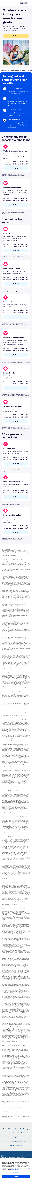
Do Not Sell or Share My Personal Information (15, 1141)
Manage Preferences (16, 1172)
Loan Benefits (5, 70)
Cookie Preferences (16, 1145)
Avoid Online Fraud (15, 1133)
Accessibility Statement (15, 1137)
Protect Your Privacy (21, 1129)
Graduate (22, 70)
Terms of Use (7, 1129)
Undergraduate (14, 70)
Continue (16, 1176)
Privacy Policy (14, 1169)
